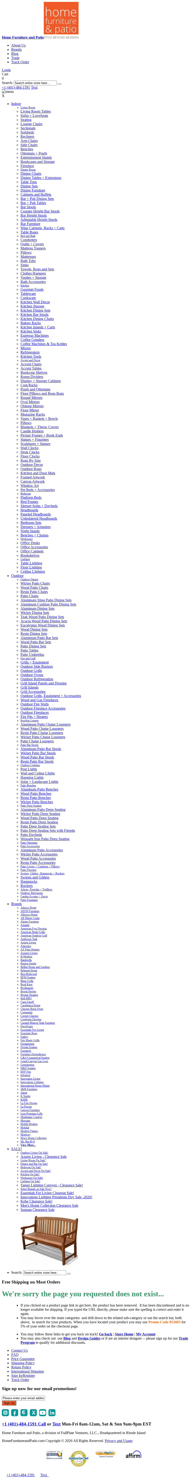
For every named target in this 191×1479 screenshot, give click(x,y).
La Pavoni (26, 1106)
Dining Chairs (30, 173)
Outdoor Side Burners (36, 666)
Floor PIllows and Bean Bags (42, 393)
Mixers (25, 348)
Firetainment (27, 1043)
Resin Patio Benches (35, 798)
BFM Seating (27, 977)
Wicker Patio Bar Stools (38, 753)
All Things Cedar (30, 918)
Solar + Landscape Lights (39, 782)
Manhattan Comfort (31, 1117)
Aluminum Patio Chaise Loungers (45, 724)
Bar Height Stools (33, 215)
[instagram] (5, 1415)
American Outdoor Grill (33, 935)
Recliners (27, 136)
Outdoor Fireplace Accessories (42, 708)
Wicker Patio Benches (36, 802)
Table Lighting (31, 563)
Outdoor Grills (31, 671)
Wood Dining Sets (34, 629)
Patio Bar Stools (29, 745)
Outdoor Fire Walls (34, 704)
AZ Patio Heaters (30, 949)
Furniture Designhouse (33, 1054)
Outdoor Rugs (30, 469)
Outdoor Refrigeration (36, 679)
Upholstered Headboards (38, 518)
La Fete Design (28, 1103)
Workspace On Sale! (31, 1177)
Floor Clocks (30, 456)
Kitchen (24, 285)
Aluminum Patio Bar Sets (39, 638)
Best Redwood (28, 974)
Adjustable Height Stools (38, 220)
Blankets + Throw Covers (39, 427)
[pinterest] (23, 1415)
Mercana (25, 1120)
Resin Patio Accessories (37, 863)
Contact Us (19, 1350)
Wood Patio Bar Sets (35, 642)
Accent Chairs (30, 364)
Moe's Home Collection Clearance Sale (49, 1205)
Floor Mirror (29, 410)
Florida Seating (28, 1047)
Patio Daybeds (31, 835)
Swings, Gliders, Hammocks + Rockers (42, 873)
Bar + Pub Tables (33, 203)
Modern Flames (29, 1131)
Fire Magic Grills (30, 1040)
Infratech (25, 1075)
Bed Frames (29, 502)
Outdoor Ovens (31, 675)
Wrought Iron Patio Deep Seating (44, 839)
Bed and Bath (27, 236)
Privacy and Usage (119, 1441)
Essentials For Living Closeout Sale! (47, 1193)
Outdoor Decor (31, 465)
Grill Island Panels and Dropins (43, 683)
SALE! (16, 1149)
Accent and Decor (30, 360)
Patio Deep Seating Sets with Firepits (47, 830)
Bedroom (25, 493)
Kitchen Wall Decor (35, 302)
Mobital (24, 1127)
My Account (145, 1334)
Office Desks (30, 543)
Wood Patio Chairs (34, 588)
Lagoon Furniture (30, 1110)
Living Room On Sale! (33, 1160)
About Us (18, 45)
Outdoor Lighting (30, 765)
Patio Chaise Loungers (37, 741)
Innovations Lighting (32, 1082)
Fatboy (24, 1036)
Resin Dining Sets (33, 634)
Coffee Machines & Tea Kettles (43, 344)
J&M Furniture (28, 1089)
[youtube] (42, 1415)
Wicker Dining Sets (34, 613)
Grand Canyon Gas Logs (34, 1061)
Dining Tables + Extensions (40, 178)
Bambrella (26, 960)
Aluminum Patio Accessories (41, 850)
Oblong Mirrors (32, 406)
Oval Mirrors (30, 402)
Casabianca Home (30, 1005)
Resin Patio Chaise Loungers (41, 733)
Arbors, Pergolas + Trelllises (36, 889)
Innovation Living (30, 1078)
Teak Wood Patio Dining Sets (42, 617)
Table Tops (28, 182)
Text (34, 87)
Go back (105, 1334)
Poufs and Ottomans (35, 389)
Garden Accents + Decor (34, 896)
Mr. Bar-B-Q (27, 1141)
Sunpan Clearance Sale (37, 1210)
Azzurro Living (29, 953)
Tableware (28, 294)
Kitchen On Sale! (30, 1174)
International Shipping (27, 1371)
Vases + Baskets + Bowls (39, 419)
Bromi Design (28, 991)
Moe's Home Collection (33, 1138)
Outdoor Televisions (31, 893)
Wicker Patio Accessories (39, 854)
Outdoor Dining (29, 579)
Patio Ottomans (29, 842)
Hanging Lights (32, 777)
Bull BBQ (26, 998)
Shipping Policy (23, 1363)
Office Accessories (34, 547)
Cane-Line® (27, 1002)
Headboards (29, 510)
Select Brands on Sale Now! (36, 1189)
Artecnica (25, 946)
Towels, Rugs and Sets (37, 269)
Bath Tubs (28, 261)
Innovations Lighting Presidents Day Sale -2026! (56, 1197)
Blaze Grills (27, 981)
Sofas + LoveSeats (34, 116)
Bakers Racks (30, 323)
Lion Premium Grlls (31, 1113)
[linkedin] (51, 1415)
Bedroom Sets (30, 523)
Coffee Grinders (32, 340)
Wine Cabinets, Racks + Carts (42, 228)
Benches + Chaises (34, 535)
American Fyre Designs (33, 928)
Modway (25, 1134)
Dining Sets (29, 186)
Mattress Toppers (33, 248)
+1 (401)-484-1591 (16, 87)
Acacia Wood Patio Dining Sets (43, 621)
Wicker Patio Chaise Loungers (42, 737)
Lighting (25, 559)
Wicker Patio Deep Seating (40, 814)
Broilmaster (26, 988)
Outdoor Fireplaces (34, 712)
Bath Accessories (33, 282)
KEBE (24, 1099)
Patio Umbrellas (32, 655)
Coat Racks (29, 385)
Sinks (24, 265)
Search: (7, 83)
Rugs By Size (30, 460)
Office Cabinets (32, 551)
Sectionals (27, 128)
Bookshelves (29, 555)
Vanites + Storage (33, 278)
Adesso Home (28, 907)
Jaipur (23, 1092)
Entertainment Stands (36, 157)
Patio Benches (28, 785)
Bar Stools (28, 207)
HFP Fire (25, 1071)
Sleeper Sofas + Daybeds (39, 506)
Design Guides (89, 1338)
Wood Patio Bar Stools (37, 757)
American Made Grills (32, 932)
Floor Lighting (31, 567)
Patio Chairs (29, 596)
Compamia (26, 1012)
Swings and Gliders (34, 877)
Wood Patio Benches (35, 793)
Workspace (26, 539)
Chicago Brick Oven (31, 1009)
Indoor (16, 104)
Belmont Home (28, 970)
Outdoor (17, 576)
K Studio (25, 1096)
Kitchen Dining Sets (35, 310)
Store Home (124, 1334)
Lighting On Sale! (30, 1181)
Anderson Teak (28, 939)
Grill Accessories (32, 692)
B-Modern (26, 956)
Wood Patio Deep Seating (39, 818)
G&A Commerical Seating (34, 1057)
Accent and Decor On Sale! (35, 1170)
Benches (26, 149)
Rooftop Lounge (29, 720)
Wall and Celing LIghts (37, 773)
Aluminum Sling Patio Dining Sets (46, 600)
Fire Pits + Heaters (34, 717)
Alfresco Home (29, 914)
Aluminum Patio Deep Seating (42, 810)
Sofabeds (27, 132)
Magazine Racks (32, 414)
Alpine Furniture (29, 921)
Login (6, 70)
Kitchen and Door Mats (37, 473)
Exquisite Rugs (28, 1033)
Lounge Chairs (31, 124)
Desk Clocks (29, 452)
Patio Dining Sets (33, 646)
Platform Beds (30, 497)
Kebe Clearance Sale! (36, 1201)
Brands (16, 49)
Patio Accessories (30, 846)
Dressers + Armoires (35, 527)
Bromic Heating (29, 995)
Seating (25, 120)
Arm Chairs (29, 141)
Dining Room (28, 169)
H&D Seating (28, 1068)
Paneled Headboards (35, 514)
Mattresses (28, 257)
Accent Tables (30, 368)
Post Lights (28, 769)
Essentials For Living (32, 1029)
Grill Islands (29, 687)
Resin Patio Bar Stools (37, 761)
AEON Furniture (29, 911)
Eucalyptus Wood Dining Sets (42, 625)
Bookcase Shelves (33, 372)
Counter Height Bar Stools (40, 211)
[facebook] (14, 1415)
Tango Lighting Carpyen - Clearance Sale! (51, 1185)
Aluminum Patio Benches (39, 789)
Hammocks (28, 881)
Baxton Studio (28, 963)
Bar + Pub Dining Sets (37, 199)
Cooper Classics (29, 1015)
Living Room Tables (35, 111)
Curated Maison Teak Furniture (37, 1022)
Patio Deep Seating (30, 805)
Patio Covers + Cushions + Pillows (40, 866)
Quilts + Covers (32, 244)
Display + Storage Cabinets (40, 381)
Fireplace (27, 166)
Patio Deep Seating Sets (38, 826)
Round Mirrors (31, 398)
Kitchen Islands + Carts (37, 327)
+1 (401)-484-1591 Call (24, 1424)
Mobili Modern (29, 1124)
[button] (59, 84)
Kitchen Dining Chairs (37, 319)
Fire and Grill (27, 658)
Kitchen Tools (30, 356)
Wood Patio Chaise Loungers (42, 729)
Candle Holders (32, 431)
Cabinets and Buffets (35, 194)
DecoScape (26, 1026)
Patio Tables (29, 650)
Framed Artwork (32, 477)
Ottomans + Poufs (33, 153)
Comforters (28, 240)
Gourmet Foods (32, 289)
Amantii (24, 925)
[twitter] (33, 1415)
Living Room (27, 107)
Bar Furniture (30, 224)
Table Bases (29, 232)
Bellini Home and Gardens (35, 967)
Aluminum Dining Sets (37, 608)
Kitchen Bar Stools (34, 315)
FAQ (15, 1355)
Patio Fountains (29, 900)
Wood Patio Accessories (38, 858)
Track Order (20, 62)
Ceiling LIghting (32, 571)
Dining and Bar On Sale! (34, 1164)
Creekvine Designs (30, 1019)
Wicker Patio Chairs (35, 583)
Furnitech (25, 1050)
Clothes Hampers (33, 273)
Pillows (25, 252)
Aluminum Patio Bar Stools (40, 749)
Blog (14, 54)
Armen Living (28, 942)
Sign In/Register (23, 1376)
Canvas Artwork (32, 481)
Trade (15, 58)
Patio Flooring (28, 870)
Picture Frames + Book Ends (41, 435)
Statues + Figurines (34, 439)
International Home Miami (35, 1085)
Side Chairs (29, 145)
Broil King (26, 984)
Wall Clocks (29, 448)
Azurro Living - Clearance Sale (43, 1157)
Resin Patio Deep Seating (39, 822)
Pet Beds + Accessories (37, 490)
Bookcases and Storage (37, 162)
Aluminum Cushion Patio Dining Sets (48, 604)
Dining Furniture (32, 190)
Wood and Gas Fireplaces (39, 700)
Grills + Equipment (34, 662)
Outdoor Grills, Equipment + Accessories (50, 696)
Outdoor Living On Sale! (34, 1152)
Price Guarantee (23, 1359)
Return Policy (21, 1367)
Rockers (26, 886)
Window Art (29, 486)
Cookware (28, 298)
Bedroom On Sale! (30, 1167)
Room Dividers (31, 377)
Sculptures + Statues (35, 444)
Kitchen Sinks (30, 331)
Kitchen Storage (32, 306)
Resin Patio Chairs (34, 592)
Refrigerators (30, 352)
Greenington (27, 1064)
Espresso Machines (34, 335)
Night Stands (30, 531)
